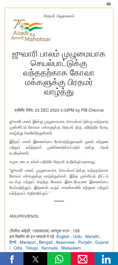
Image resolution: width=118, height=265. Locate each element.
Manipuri (28, 242)
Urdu (78, 236)
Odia (18, 248)
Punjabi (85, 242)
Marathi (92, 236)
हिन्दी (13, 242)
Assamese (66, 242)
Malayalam (71, 248)
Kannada (50, 248)
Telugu (32, 248)
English (63, 236)
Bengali (46, 242)
